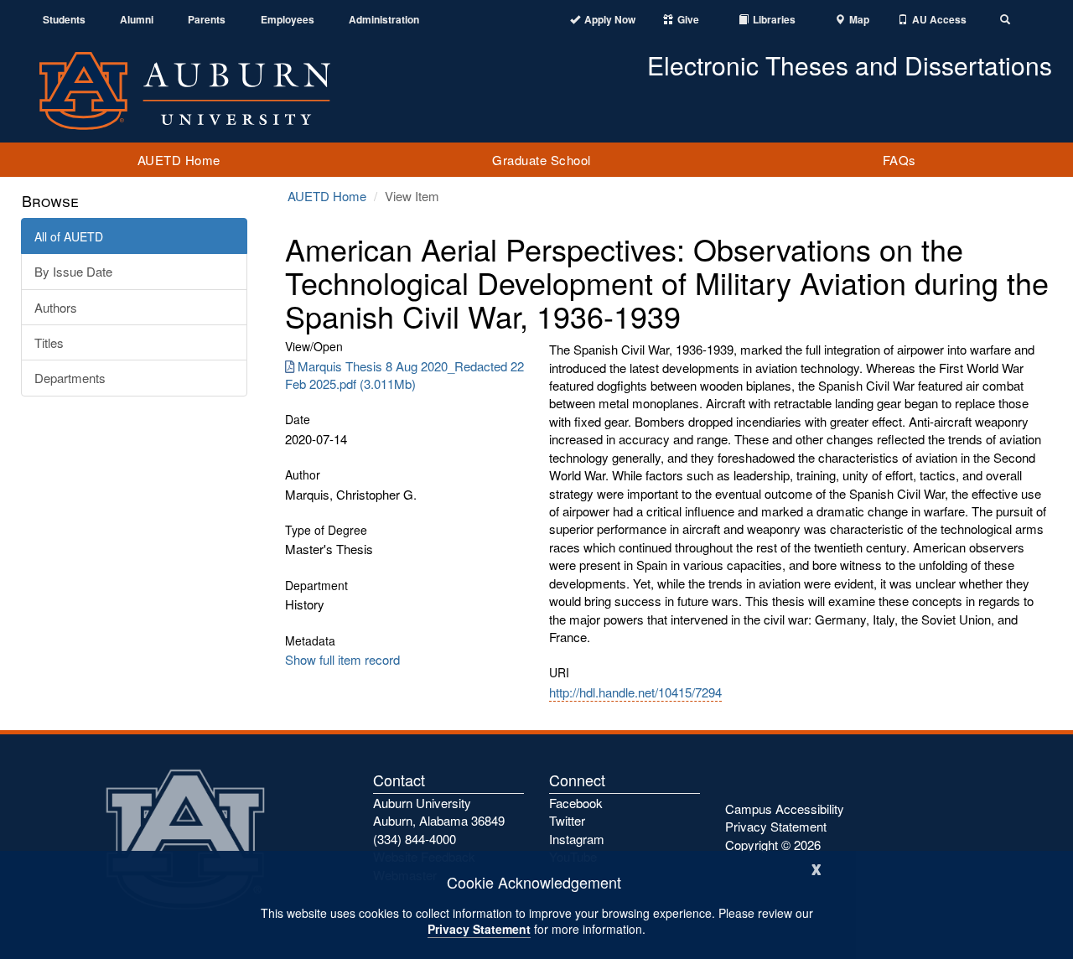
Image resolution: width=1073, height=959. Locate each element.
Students (64, 20)
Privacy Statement (479, 928)
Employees (287, 20)
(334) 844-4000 (414, 839)
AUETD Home (178, 159)
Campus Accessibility (784, 808)
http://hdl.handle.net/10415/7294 (635, 692)
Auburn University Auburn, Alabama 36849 (439, 811)
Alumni (136, 20)
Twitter (567, 820)
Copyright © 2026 (773, 844)
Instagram (576, 839)
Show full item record (342, 659)
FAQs (899, 159)
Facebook (576, 802)
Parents (206, 20)
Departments (70, 377)
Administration (384, 20)
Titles (49, 342)
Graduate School (541, 159)
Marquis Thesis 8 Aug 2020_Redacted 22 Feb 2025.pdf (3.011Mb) (404, 374)
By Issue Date (73, 271)
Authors (55, 307)
